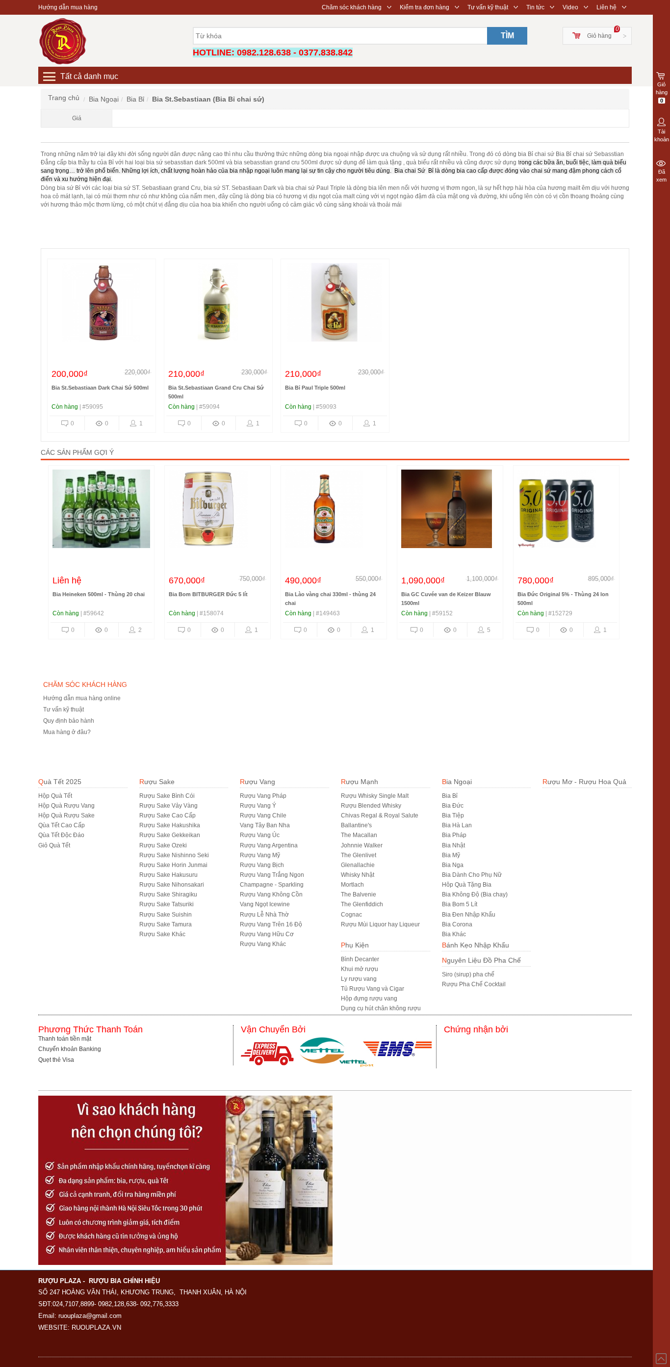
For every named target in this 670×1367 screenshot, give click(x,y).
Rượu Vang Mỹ (260, 855)
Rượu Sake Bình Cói (167, 795)
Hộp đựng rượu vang (369, 998)
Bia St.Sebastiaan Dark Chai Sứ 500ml (100, 388)
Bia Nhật (453, 845)
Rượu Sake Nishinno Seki (174, 855)
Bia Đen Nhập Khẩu (468, 914)
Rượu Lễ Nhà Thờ (264, 914)
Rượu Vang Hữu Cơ (267, 934)
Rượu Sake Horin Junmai (173, 865)
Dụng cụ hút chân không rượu (381, 1008)
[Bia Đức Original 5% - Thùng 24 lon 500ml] (566, 511)
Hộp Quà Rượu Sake (66, 815)
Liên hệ (606, 7)
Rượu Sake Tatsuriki (166, 904)
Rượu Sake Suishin (165, 914)
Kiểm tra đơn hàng (424, 7)
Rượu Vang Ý (258, 805)
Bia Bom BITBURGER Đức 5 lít (208, 594)
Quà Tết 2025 (59, 782)
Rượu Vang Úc (260, 835)
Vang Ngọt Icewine (265, 904)
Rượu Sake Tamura (165, 924)
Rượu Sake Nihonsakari (171, 884)
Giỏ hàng (599, 35)
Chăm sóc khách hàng (352, 7)
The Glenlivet (358, 855)
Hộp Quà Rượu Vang (66, 805)
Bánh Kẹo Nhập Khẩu (475, 945)
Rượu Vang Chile (263, 815)
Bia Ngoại (457, 782)
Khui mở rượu (359, 969)
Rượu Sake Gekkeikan (169, 835)
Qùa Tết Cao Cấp (61, 825)
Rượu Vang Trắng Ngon (272, 874)
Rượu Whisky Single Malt (375, 795)
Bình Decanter (360, 959)
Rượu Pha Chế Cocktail (474, 984)
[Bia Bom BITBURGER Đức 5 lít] (217, 511)
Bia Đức (453, 805)
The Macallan (359, 835)
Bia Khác (454, 934)
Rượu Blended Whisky (371, 805)
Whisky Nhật (357, 874)
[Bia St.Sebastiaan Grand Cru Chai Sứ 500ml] (217, 304)
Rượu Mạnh (359, 782)
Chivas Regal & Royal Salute (379, 815)
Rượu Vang (257, 782)
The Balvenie (358, 894)
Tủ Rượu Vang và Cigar (372, 988)
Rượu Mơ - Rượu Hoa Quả (584, 782)
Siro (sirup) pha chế (468, 974)
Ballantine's (356, 825)
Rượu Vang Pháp (263, 795)
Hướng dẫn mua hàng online (82, 698)
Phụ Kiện (355, 945)
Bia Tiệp (453, 815)
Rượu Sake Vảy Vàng (168, 805)
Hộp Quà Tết (55, 795)
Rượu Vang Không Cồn (271, 894)
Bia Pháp (454, 835)
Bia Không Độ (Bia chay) (475, 894)
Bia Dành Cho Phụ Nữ (472, 874)
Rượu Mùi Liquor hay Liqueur (380, 924)
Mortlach (352, 884)
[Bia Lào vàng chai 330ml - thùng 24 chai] (334, 511)
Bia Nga (453, 865)
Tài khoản (661, 135)
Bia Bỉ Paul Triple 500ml (315, 388)
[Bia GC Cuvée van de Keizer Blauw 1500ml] (450, 511)
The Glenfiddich (362, 904)
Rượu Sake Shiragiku (168, 894)
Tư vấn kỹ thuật (487, 7)
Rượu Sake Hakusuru (168, 874)
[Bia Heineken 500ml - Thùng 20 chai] (101, 511)
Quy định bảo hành (68, 720)
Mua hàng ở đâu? (67, 732)
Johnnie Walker (362, 845)
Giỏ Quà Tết (54, 845)
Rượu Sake (157, 782)
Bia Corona (457, 924)
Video (570, 7)
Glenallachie (358, 865)
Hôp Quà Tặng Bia (466, 884)
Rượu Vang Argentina (269, 845)
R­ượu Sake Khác (162, 934)
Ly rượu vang (359, 978)
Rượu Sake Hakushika (169, 825)
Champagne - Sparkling (272, 884)
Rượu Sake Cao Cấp (167, 815)
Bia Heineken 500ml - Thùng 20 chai (98, 594)
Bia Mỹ (451, 855)
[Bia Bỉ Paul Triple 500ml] (334, 304)
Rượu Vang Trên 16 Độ (271, 924)
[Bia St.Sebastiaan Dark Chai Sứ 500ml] (101, 304)
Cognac (351, 914)
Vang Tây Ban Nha (265, 825)
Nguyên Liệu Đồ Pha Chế (481, 960)
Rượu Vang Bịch (262, 865)
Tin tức (535, 7)
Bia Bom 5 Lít (459, 904)
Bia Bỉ (450, 795)
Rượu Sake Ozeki (163, 845)
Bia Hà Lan (457, 825)
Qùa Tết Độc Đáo (61, 835)
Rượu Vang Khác (263, 944)
